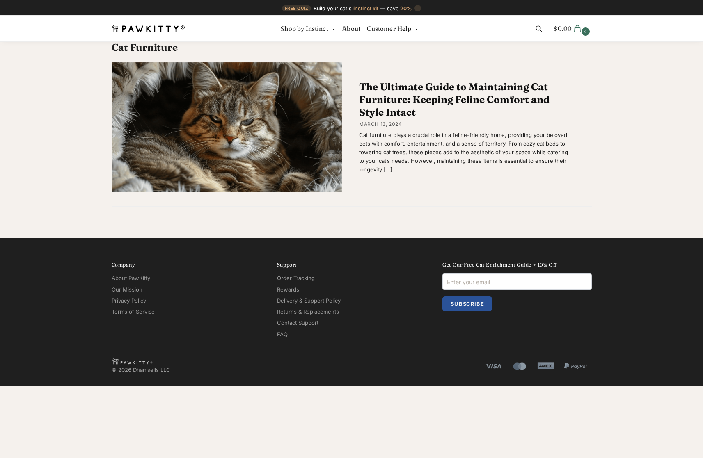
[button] (572, 28)
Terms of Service (133, 311)
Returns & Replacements (308, 311)
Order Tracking (296, 278)
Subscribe (467, 304)
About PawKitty (131, 278)
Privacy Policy (129, 300)
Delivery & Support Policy (309, 300)
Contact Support (297, 322)
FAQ (282, 334)
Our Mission (127, 289)
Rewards (288, 289)
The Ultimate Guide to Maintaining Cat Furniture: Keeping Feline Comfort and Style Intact (454, 99)
